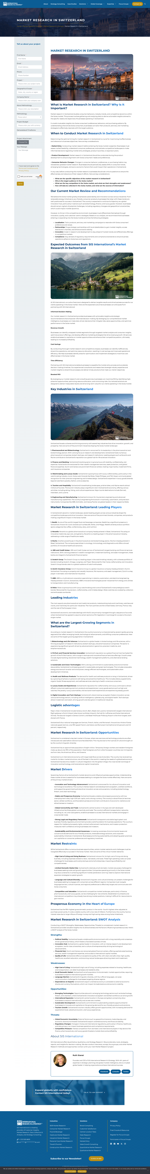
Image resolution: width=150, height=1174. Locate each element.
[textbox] (24, 117)
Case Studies (72, 4)
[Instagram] (125, 1144)
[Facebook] (114, 1144)
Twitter (126, 1071)
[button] (145, 4)
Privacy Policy (115, 1125)
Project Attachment (24, 138)
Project (19, 80)
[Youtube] (118, 1144)
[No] (148, 1170)
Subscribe (96, 1158)
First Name (21, 55)
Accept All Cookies (70, 1171)
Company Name (23, 97)
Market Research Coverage (32, 26)
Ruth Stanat (78, 1055)
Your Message (22, 147)
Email (19, 63)
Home (19, 26)
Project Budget (22, 122)
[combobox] (29, 117)
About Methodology (24, 105)
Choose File (23, 142)
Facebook (104, 1071)
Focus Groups (123, 4)
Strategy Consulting (58, 4)
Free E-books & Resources (119, 1130)
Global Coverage (96, 4)
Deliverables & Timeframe (26, 130)
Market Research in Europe (53, 26)
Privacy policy (82, 1171)
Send (20, 184)
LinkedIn (115, 1071)
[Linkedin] (111, 1144)
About (46, 4)
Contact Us (137, 4)
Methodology (22, 114)
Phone (19, 72)
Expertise (110, 4)
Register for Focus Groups (119, 1135)
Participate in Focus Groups (120, 1139)
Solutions (82, 4)
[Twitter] (121, 1144)
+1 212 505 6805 (24, 1139)
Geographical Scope (24, 88)
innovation (120, 695)
